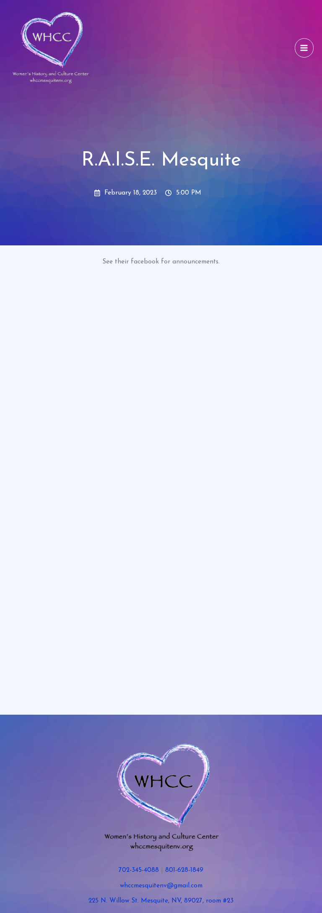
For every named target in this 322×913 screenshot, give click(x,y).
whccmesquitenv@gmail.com (161, 885)
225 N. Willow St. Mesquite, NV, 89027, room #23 (161, 900)
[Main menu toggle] (304, 47)
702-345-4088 (139, 870)
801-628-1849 (184, 870)
